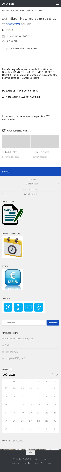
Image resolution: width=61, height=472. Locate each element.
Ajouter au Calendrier (22, 49)
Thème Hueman (45, 463)
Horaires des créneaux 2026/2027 (19, 338)
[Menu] (57, 3)
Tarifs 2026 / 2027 (9, 152)
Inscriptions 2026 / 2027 (40, 152)
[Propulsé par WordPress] (28, 463)
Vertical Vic (8, 3)
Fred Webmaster (13, 24)
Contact (8, 345)
